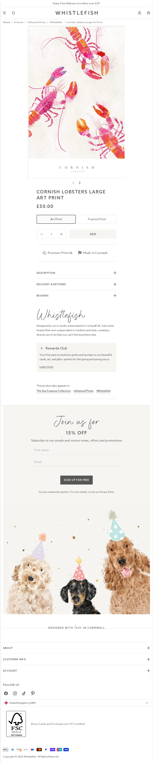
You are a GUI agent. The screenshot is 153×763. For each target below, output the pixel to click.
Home (6, 22)
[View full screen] (76, 102)
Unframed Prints (36, 22)
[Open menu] (4, 13)
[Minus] (42, 234)
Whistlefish (56, 22)
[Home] (76, 13)
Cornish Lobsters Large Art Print (84, 22)
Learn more (46, 366)
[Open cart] (149, 13)
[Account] (140, 13)
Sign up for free (76, 479)
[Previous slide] (73, 183)
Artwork (18, 22)
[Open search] (13, 13)
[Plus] (61, 234)
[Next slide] (79, 183)
